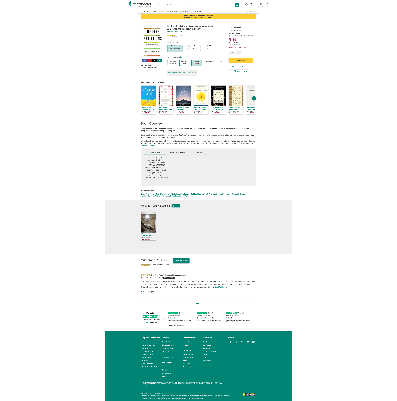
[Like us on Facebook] (230, 341)
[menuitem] (253, 4)
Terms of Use (145, 395)
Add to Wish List (240, 67)
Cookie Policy (194, 395)
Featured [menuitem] (145, 11)
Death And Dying (147, 194)
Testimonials (207, 360)
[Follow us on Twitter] (236, 341)
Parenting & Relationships (172, 196)
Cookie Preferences (206, 395)
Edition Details (155, 152)
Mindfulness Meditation (180, 194)
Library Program (188, 342)
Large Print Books (147, 363)
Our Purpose (207, 345)
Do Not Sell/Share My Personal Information (175, 395)
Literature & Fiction (148, 351)
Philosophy (189, 196)
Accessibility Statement (221, 395)
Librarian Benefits (167, 348)
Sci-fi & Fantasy (147, 357)
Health (221, 194)
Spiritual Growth (197, 194)
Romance (145, 360)
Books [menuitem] (154, 11)
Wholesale (186, 345)
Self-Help (145, 348)
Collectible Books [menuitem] (185, 11)
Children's (145, 342)
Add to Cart (241, 60)
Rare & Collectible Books (150, 367)
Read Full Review (221, 287)
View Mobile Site (167, 357)
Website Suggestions (190, 367)
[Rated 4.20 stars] (172, 35)
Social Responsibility (209, 351)
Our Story (206, 342)
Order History (166, 373)
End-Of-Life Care (162, 194)
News (205, 357)
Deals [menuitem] (162, 11)
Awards (199, 152)
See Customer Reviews (185, 36)
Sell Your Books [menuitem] (251, 11)
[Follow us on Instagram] (253, 341)
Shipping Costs (188, 357)
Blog (163, 354)
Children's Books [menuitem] (172, 11)
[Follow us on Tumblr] (247, 341)
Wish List (165, 376)
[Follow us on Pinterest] (242, 341)
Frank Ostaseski (175, 31)
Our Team (206, 348)
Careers (205, 354)
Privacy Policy (155, 395)
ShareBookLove (167, 342)
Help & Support (188, 354)
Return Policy (187, 364)
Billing (185, 360)
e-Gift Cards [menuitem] (199, 11)
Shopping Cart (166, 370)
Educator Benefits (168, 345)
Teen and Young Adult (149, 345)
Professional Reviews (177, 152)
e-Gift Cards (166, 351)
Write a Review (181, 261)
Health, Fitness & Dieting (235, 194)
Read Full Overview (148, 146)
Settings (164, 367)
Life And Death (211, 194)
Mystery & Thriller (147, 354)
